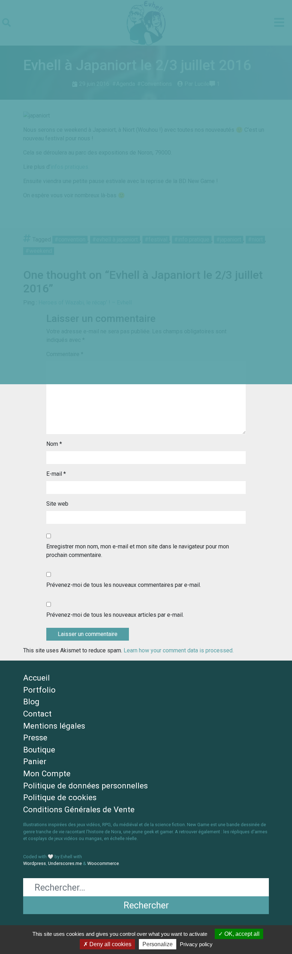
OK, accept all (241, 934)
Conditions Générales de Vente (79, 809)
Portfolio (39, 689)
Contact (37, 713)
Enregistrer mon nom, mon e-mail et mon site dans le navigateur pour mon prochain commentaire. (137, 550)
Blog (31, 701)
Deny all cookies (109, 944)
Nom (54, 443)
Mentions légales (54, 725)
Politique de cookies (60, 797)
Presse (35, 737)
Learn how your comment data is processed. (179, 650)
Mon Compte (47, 773)
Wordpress (34, 863)
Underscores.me (65, 863)
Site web (57, 503)
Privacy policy (196, 944)
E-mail (56, 473)
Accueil (36, 677)
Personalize (157, 944)
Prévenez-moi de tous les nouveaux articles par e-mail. (115, 614)
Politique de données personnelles (85, 785)
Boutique (39, 749)
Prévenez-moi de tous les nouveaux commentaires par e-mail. (123, 585)
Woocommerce (103, 863)
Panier (34, 761)
